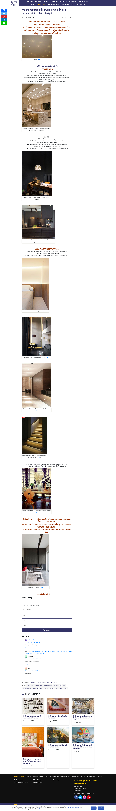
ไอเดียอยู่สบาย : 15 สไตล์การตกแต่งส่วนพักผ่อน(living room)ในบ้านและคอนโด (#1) (82, 747)
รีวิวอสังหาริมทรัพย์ (38, 782)
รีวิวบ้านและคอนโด (19, 776)
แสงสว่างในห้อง (63, 688)
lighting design (38, 685)
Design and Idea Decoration (45, 682)
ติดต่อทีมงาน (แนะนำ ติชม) (80, 788)
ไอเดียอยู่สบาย (33, 682)
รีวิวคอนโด (38, 2)
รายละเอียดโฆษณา (78, 786)
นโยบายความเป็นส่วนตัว (73, 807)
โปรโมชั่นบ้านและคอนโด (68, 5)
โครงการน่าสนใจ (81, 5)
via (39, 59)
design (46, 688)
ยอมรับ (101, 808)
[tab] (20, 776)
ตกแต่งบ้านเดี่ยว (57, 685)
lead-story (56, 682)
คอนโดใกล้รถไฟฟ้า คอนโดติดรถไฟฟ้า (60, 776)
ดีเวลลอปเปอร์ (91, 776)
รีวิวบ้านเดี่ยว (72, 2)
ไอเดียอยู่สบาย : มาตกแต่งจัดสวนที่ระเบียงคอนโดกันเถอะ (57, 746)
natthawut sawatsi (33, 639)
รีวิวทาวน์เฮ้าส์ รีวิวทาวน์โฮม (21, 782)
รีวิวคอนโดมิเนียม (37, 780)
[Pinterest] (4, 16)
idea (57, 688)
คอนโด (45, 2)
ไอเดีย (64, 685)
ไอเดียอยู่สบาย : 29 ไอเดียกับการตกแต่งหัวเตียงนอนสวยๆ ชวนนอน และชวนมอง (32, 761)
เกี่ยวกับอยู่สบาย (77, 790)
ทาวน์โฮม (62, 2)
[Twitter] (4, 13)
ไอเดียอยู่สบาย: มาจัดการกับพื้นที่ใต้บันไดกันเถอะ (57, 717)
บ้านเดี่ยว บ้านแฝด (83, 2)
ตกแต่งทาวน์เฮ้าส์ (48, 685)
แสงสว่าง (52, 688)
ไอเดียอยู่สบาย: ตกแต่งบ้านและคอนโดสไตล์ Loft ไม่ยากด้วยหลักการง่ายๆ (82, 718)
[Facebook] (4, 10)
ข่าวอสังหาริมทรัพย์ (53, 5)
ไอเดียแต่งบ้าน (41, 5)
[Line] (4, 23)
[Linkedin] (4, 19)
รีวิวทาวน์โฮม (54, 2)
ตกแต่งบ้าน (35, 688)
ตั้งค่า (39, 809)
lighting (41, 688)
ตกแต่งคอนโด (30, 685)
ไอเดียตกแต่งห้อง (27, 688)
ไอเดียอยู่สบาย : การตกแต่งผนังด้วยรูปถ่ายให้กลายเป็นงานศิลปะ (32, 717)
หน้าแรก (30, 2)
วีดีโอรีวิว (32, 5)
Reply (26, 647)
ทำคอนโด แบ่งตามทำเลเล (78, 776)
